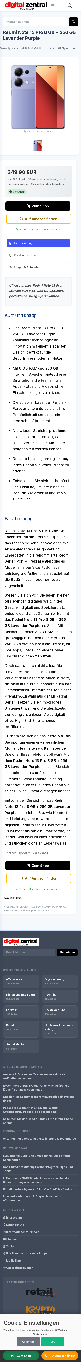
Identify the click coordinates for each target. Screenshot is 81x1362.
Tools (10, 1246)
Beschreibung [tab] (23, 243)
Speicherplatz (53, 607)
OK (53, 1342)
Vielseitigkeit (54, 714)
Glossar (11, 1239)
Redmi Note (15, 531)
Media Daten (14, 1260)
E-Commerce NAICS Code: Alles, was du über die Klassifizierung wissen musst (36, 1087)
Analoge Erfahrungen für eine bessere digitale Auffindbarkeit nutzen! (34, 1076)
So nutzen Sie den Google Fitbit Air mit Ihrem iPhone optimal (38, 1121)
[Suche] (73, 21)
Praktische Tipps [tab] (25, 255)
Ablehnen (28, 1342)
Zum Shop (40, 206)
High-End (23, 720)
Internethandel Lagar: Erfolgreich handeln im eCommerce (33, 1198)
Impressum (14, 1217)
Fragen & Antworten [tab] (27, 267)
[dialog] (40, 1332)
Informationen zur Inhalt (22, 1231)
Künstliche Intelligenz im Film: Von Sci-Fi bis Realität (38, 1189)
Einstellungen (40, 1334)
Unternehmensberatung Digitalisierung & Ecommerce (39, 1138)
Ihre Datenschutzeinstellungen (27, 1253)
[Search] (69, 5)
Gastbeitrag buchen (19, 1267)
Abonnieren (67, 952)
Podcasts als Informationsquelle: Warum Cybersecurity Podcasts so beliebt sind (31, 1109)
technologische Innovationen (37, 543)
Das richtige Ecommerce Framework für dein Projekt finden (38, 1098)
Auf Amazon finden (41, 219)
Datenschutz (15, 1224)
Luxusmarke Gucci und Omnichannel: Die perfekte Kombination (37, 1157)
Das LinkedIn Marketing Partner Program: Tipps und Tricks (38, 1168)
